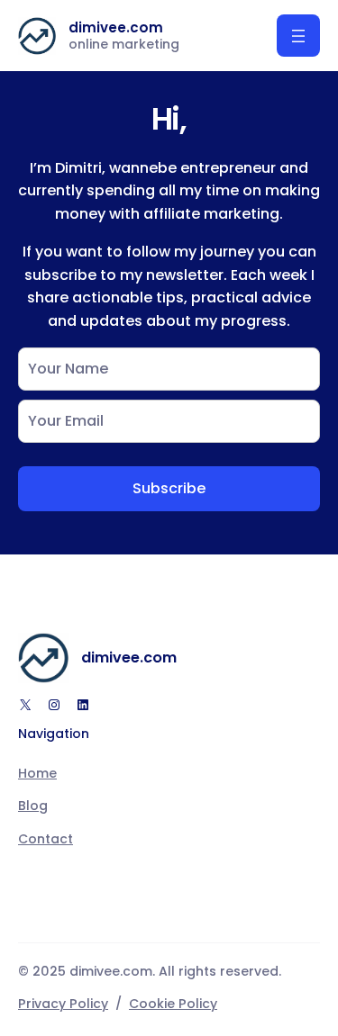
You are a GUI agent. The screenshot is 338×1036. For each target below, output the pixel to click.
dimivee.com (116, 27)
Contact (45, 839)
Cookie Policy (173, 1004)
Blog (33, 806)
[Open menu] (298, 35)
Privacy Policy (63, 1004)
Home (37, 773)
